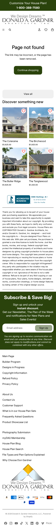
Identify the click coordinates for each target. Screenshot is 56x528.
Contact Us (8, 399)
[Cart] (52, 29)
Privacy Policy (10, 383)
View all (28, 93)
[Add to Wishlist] (23, 110)
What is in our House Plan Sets (19, 410)
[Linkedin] (32, 523)
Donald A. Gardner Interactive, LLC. (27, 514)
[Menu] (3, 29)
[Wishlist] (46, 29)
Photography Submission (16, 432)
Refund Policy (10, 378)
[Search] (10, 29)
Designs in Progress (13, 367)
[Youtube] (16, 523)
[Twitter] (27, 523)
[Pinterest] (37, 523)
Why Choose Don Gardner (17, 460)
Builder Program (11, 361)
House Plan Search (12, 449)
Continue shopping (28, 70)
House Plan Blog (11, 443)
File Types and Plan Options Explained (23, 454)
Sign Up (43, 327)
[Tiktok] (21, 523)
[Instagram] (11, 523)
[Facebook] (5, 523)
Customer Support (12, 405)
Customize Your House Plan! (28, 3)
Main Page (8, 356)
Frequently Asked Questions (17, 416)
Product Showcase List (15, 422)
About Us (7, 394)
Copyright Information (14, 372)
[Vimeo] (42, 523)
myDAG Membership (13, 437)
